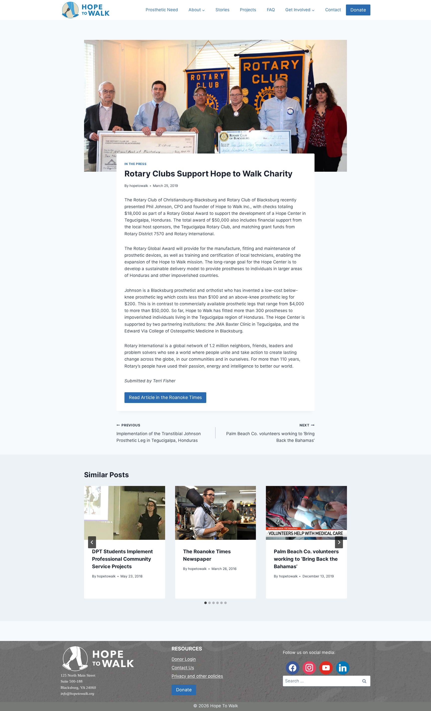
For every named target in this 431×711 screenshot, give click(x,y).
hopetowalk (138, 186)
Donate (358, 9)
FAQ (271, 9)
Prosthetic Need (162, 9)
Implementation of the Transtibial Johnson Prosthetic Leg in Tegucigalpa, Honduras (158, 433)
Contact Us (183, 667)
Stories (222, 9)
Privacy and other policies (197, 676)
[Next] (339, 542)
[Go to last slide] (92, 542)
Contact (333, 9)
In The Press (135, 164)
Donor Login (184, 659)
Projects (248, 9)
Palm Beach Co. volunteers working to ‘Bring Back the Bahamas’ (270, 433)
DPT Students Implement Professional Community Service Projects (122, 559)
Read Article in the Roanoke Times (165, 397)
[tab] (205, 603)
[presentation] (124, 513)
